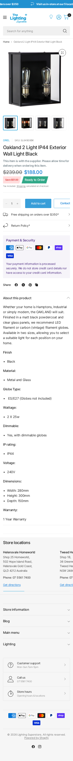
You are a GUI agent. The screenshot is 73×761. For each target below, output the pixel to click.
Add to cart (38, 203)
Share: (7, 284)
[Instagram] (39, 746)
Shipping (21, 186)
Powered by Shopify (36, 737)
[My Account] (51, 17)
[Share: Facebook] (16, 284)
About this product (17, 298)
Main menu (11, 632)
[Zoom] (62, 52)
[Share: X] (23, 284)
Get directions (12, 584)
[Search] (65, 31)
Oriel (6, 140)
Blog (6, 621)
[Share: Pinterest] (30, 284)
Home (6, 42)
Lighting (9, 644)
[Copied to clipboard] (36, 284)
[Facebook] (33, 746)
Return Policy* (20, 225)
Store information (16, 609)
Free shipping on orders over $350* (35, 214)
